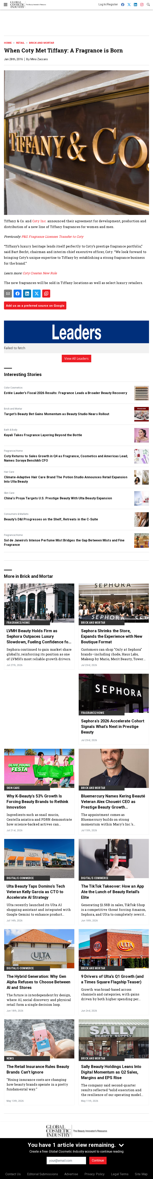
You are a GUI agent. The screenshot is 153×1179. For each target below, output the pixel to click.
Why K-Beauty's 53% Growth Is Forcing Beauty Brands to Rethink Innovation (37, 802)
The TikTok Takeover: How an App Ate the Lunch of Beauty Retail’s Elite (112, 892)
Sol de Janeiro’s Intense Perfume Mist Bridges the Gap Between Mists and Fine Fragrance (64, 542)
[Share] (18, 294)
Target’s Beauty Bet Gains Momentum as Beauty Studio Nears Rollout (56, 414)
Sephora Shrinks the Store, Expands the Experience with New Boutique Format (111, 636)
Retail (20, 42)
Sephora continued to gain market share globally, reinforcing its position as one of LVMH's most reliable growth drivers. (39, 654)
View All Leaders (76, 358)
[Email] (8, 294)
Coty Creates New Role (40, 273)
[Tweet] (37, 294)
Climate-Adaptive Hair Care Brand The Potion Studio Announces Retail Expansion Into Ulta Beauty (65, 479)
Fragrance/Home (13, 450)
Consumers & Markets (16, 514)
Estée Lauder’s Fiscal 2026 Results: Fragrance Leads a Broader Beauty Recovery (65, 393)
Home (8, 42)
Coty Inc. (39, 221)
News (10, 1058)
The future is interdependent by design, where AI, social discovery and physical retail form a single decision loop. (39, 1000)
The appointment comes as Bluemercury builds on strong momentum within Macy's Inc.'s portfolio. (107, 819)
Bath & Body (10, 429)
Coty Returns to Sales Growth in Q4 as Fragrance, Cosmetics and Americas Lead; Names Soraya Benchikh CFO (66, 458)
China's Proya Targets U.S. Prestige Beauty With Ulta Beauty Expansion (58, 498)
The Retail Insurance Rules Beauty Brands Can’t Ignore (38, 1069)
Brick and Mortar (41, 42)
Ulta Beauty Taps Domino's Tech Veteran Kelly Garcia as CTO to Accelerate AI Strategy (36, 892)
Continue (98, 1160)
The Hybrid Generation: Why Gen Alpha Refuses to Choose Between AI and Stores (38, 982)
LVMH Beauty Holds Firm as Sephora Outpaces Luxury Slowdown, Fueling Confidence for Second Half (38, 636)
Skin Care (9, 493)
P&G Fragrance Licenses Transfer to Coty (52, 236)
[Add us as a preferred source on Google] (46, 294)
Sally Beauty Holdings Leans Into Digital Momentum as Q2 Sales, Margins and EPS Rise (111, 1072)
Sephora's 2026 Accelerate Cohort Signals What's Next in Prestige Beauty (112, 726)
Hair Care (9, 472)
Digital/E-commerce (20, 878)
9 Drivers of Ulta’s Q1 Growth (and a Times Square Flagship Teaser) (112, 979)
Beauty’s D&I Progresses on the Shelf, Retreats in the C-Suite (51, 519)
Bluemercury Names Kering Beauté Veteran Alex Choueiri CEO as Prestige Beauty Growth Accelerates (113, 802)
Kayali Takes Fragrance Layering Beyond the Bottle (43, 435)
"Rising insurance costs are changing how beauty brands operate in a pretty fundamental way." (37, 1084)
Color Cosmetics (13, 387)
